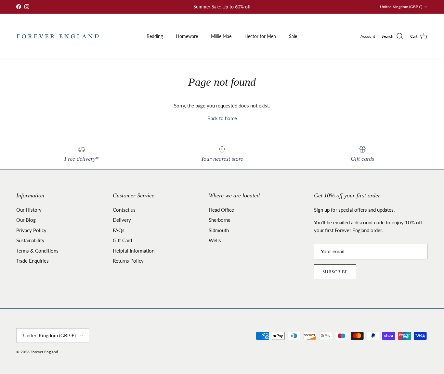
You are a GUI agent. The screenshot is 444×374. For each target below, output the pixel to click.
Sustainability (30, 240)
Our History (29, 210)
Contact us (124, 210)
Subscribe (335, 271)
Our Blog (26, 220)
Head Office (221, 210)
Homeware (187, 36)
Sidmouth (219, 230)
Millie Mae (221, 36)
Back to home (222, 118)
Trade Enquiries (32, 261)
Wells (215, 240)
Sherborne (219, 220)
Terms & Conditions (37, 251)
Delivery (122, 220)
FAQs (118, 230)
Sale (293, 36)
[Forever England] (57, 36)
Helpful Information (133, 251)
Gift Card (122, 240)
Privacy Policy (31, 230)
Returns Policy (128, 261)
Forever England (44, 351)
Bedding (155, 36)
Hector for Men (260, 36)
